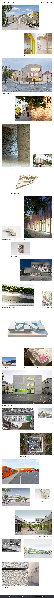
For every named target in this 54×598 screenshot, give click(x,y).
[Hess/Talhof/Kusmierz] (9, 2)
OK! (34, 596)
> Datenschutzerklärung (40, 596)
